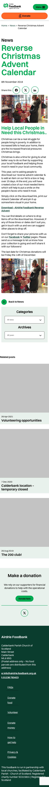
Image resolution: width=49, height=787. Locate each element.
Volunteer (12, 712)
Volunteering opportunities (21, 420)
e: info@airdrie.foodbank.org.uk (18, 673)
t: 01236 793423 (10, 677)
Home (4, 25)
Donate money (11, 723)
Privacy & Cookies (12, 753)
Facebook (14, 237)
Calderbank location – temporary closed (17, 487)
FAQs (10, 687)
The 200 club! (11, 555)
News (12, 25)
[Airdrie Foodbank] (12, 10)
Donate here (24, 598)
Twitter (26, 237)
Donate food (11, 698)
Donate (26, 15)
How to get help (11, 738)
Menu (39, 7)
